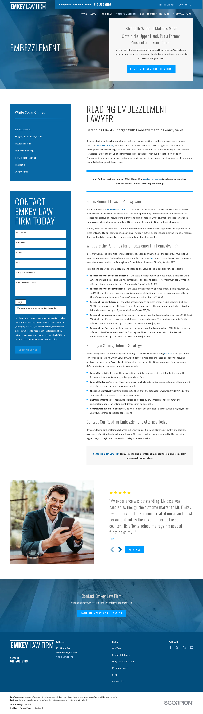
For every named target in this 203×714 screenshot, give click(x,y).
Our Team (117, 648)
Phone (19, 252)
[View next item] (120, 549)
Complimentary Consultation (151, 69)
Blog (114, 674)
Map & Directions (64, 656)
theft (151, 257)
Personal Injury (120, 667)
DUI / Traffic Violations (123, 661)
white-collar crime (116, 209)
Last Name (21, 242)
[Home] (28, 6)
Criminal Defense (121, 654)
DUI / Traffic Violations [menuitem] (154, 13)
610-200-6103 (102, 4)
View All (134, 549)
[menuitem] (40, 129)
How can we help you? (26, 282)
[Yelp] (184, 647)
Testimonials (167, 4)
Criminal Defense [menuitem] (126, 13)
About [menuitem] (94, 13)
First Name (21, 232)
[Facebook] (170, 647)
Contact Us (186, 4)
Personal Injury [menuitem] (183, 13)
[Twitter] (177, 647)
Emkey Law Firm (105, 145)
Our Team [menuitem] (107, 13)
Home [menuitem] (84, 13)
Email (18, 262)
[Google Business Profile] (191, 647)
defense (168, 353)
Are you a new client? (25, 272)
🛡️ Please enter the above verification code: (36, 308)
